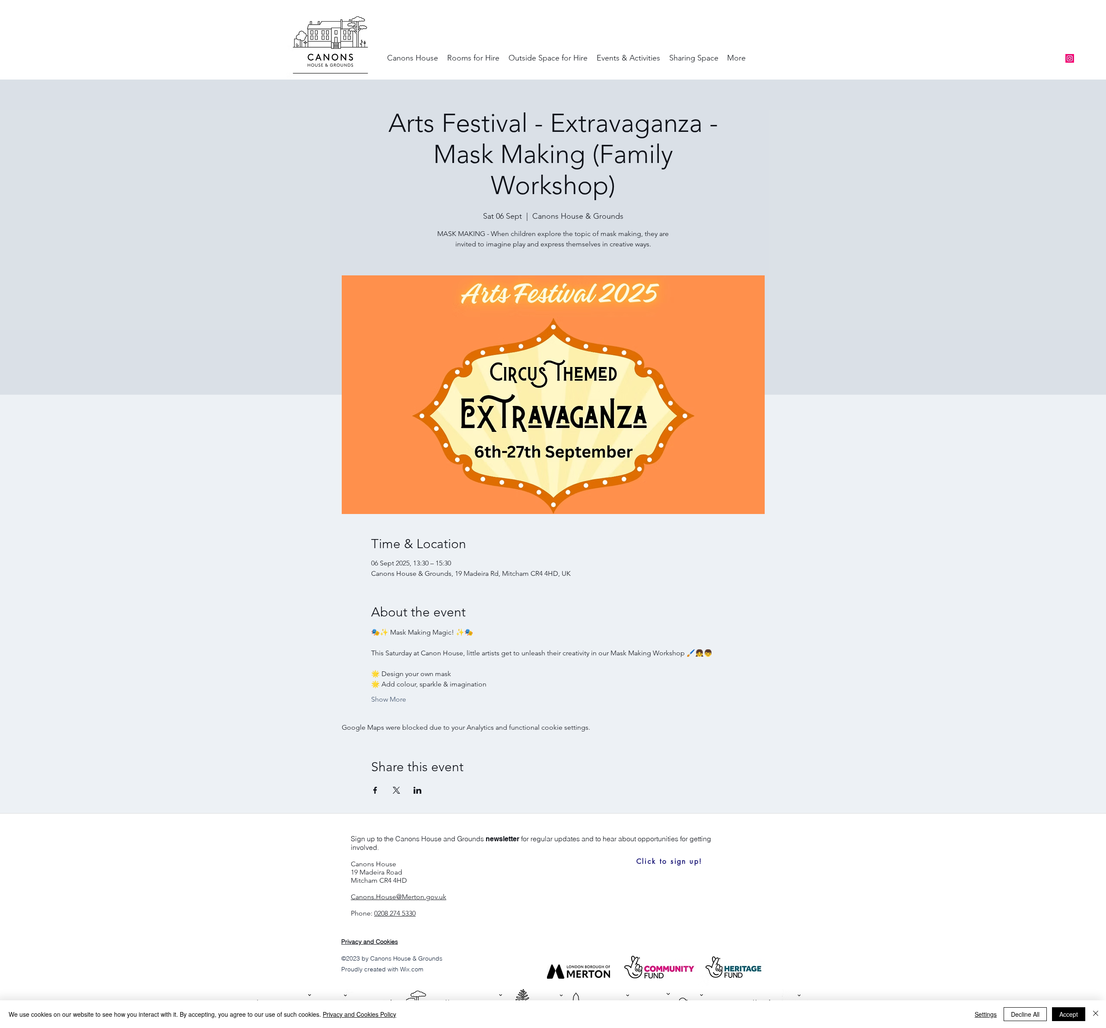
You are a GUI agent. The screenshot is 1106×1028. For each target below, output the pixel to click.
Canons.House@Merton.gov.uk (398, 897)
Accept (1068, 1014)
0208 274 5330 (395, 913)
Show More (388, 699)
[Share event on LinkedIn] (417, 790)
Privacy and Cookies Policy (359, 1014)
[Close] (1095, 1014)
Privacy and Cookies (369, 941)
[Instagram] (1069, 58)
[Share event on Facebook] (375, 790)
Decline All (1025, 1014)
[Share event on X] (396, 790)
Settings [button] (986, 1014)
